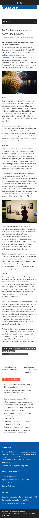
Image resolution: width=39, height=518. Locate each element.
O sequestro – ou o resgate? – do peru (17, 427)
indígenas (14, 354)
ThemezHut (5, 515)
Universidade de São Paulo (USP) (13, 503)
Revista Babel (7, 483)
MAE (20, 354)
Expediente (6, 462)
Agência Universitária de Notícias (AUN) (16, 480)
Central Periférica (8, 486)
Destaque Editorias (28, 348)
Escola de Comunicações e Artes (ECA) (15, 500)
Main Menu (9, 22)
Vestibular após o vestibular (14, 396)
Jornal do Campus (18, 511)
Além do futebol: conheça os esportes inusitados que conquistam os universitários (17, 415)
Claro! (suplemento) (9, 476)
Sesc (25, 354)
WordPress (18, 513)
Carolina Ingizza (28, 37)
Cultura (17, 348)
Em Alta (12, 351)
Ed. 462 (5, 351)
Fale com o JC (7, 466)
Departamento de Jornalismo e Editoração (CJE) (19, 497)
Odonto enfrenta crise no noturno (16, 399)
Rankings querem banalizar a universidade (30, 369)
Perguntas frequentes (20, 466)
